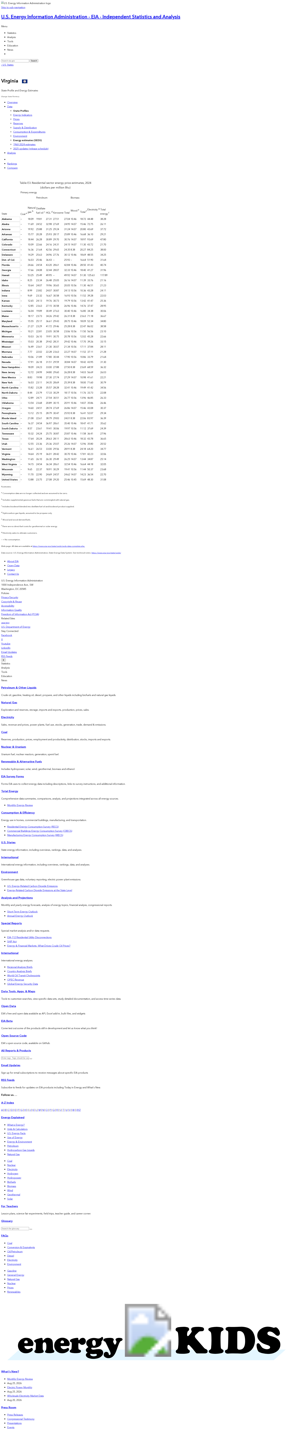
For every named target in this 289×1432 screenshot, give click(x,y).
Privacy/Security (9, 597)
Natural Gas (9, 702)
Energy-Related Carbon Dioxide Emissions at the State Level (39, 890)
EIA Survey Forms (12, 776)
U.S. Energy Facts (16, 1133)
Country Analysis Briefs (19, 971)
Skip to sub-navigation (13, 7)
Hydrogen (12, 1174)
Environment (20, 136)
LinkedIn (5, 648)
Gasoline (12, 1271)
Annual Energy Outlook (20, 916)
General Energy (15, 1275)
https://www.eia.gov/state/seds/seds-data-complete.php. (59, 546)
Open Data (13, 566)
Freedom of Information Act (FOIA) (20, 614)
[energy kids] (144, 1366)
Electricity (7, 717)
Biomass (11, 1186)
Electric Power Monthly (19, 1387)
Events (10, 1427)
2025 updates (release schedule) (30, 149)
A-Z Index (7, 1102)
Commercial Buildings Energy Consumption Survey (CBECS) (39, 831)
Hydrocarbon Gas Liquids (21, 1150)
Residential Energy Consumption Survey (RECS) (33, 827)
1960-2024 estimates (24, 144)
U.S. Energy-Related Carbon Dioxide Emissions (32, 886)
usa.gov (5, 623)
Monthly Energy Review (20, 805)
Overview (12, 102)
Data (9, 107)
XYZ (78, 1110)
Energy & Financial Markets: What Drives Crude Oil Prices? (38, 946)
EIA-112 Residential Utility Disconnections (29, 937)
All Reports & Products (16, 1050)
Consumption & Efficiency (18, 812)
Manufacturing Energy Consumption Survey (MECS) (35, 835)
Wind (10, 1190)
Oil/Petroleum (15, 1252)
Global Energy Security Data (22, 984)
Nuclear (11, 1165)
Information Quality (11, 610)
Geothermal (13, 1195)
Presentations (14, 1423)
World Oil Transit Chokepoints (23, 976)
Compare (12, 168)
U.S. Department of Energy (15, 627)
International (10, 857)
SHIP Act (12, 942)
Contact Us (13, 574)
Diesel (10, 1256)
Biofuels (11, 1182)
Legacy (11, 570)
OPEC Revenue (15, 980)
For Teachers (9, 1206)
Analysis (11, 153)
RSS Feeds (6, 656)
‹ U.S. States (7, 65)
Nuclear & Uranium (13, 746)
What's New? (10, 1371)
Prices (16, 119)
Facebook (6, 635)
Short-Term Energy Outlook (22, 912)
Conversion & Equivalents (21, 1247)
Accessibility (7, 606)
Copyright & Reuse (11, 602)
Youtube (5, 644)
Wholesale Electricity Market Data (25, 1396)
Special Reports (11, 923)
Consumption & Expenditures (29, 132)
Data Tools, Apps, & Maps (18, 991)
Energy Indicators (22, 115)
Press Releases (15, 1415)
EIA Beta (7, 1021)
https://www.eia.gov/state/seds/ (106, 553)
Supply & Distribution (25, 128)
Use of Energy (15, 1138)
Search (34, 61)
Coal (4, 732)
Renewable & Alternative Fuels (21, 761)
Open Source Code (14, 1035)
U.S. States (8, 842)
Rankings (12, 164)
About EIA (13, 561)
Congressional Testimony (20, 1419)
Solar (10, 1199)
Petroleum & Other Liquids (18, 687)
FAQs (4, 1235)
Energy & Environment (19, 1142)
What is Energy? (16, 1125)
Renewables (13, 1292)
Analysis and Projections (17, 897)
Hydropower (14, 1178)
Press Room (8, 1407)
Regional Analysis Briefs (20, 967)
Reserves (18, 123)
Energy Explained (12, 1117)
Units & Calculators (17, 1129)
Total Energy (9, 791)
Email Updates (9, 652)
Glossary (7, 1221)
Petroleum (13, 1146)
